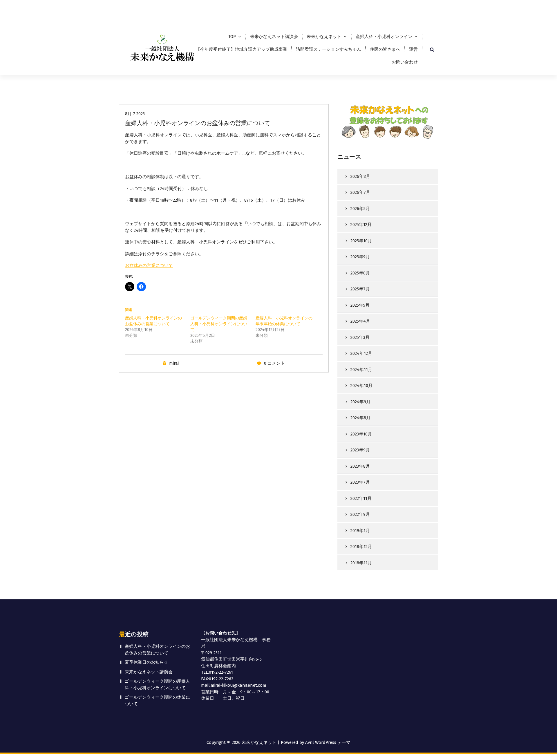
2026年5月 (360, 208)
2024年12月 (361, 353)
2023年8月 (360, 466)
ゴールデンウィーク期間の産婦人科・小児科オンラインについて (218, 324)
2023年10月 (361, 434)
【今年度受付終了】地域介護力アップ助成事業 (241, 49)
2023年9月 (360, 450)
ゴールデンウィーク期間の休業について (157, 700)
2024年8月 (360, 417)
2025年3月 (360, 337)
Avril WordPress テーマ (327, 742)
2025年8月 (360, 273)
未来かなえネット (324, 36)
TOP (232, 36)
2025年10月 (361, 240)
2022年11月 (361, 498)
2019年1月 (360, 530)
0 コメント (274, 363)
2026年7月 (360, 192)
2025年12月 (361, 224)
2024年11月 (361, 369)
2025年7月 (360, 289)
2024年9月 (360, 401)
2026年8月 (360, 176)
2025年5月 (360, 305)
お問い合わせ (405, 62)
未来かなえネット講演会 (274, 36)
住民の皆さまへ (385, 49)
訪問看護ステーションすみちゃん (328, 49)
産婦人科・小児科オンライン (384, 36)
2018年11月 (361, 562)
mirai (174, 363)
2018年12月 (361, 546)
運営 (413, 49)
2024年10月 (361, 385)
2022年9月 (360, 514)
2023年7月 (360, 482)
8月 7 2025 (135, 113)
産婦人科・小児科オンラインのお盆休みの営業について (157, 650)
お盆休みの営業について (149, 265)
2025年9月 (360, 256)
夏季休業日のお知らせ (146, 662)
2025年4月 (360, 321)
